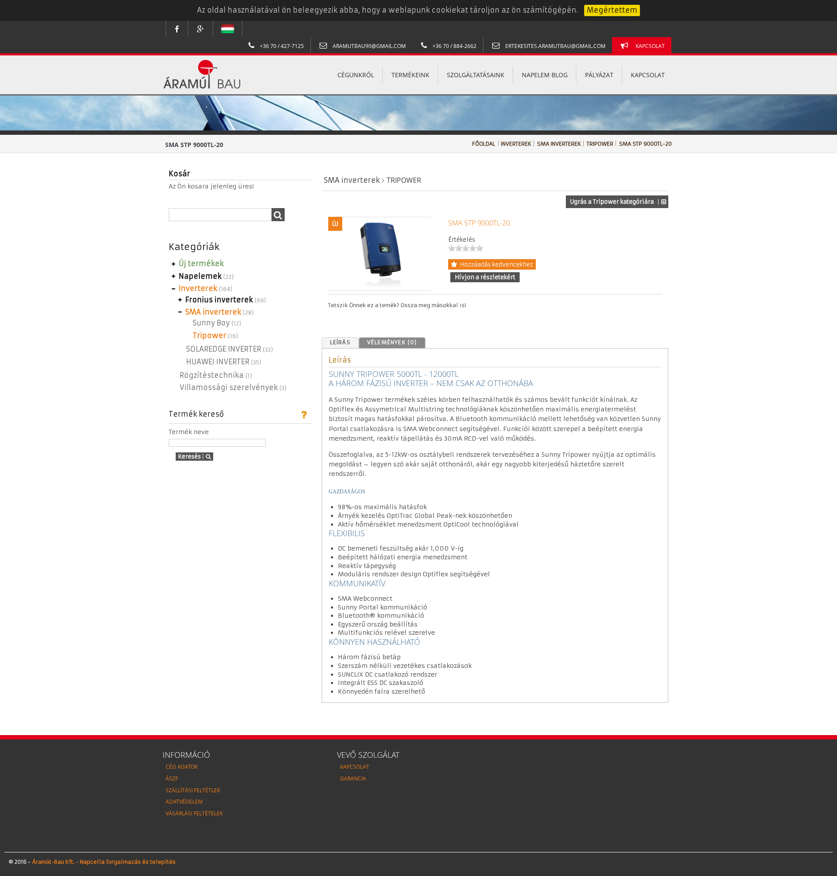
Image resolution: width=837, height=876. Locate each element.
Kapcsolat (650, 46)
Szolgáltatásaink (475, 75)
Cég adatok (181, 766)
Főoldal (483, 143)
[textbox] (220, 214)
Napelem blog (545, 75)
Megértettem (612, 10)
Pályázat (599, 75)
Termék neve (189, 432)
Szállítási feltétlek (193, 790)
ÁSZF (172, 778)
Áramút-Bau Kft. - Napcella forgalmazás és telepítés (103, 862)
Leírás (340, 342)
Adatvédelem (184, 801)
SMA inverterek (559, 143)
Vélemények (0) (392, 342)
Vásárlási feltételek (194, 813)
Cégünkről (355, 75)
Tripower (601, 143)
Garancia (353, 778)
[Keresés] (278, 214)
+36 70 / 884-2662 (453, 46)
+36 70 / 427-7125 (281, 46)
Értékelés (461, 239)
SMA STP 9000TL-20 (645, 143)
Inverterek (517, 143)
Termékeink (410, 75)
